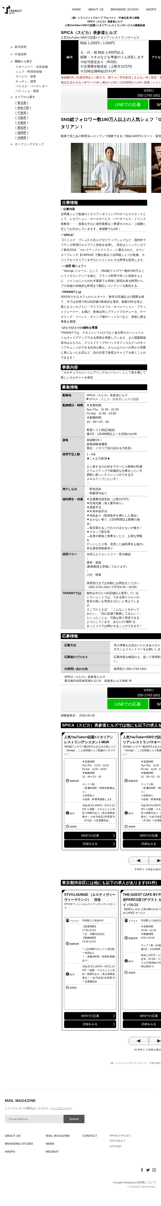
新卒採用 (20, 47)
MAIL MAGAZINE (58, 1135)
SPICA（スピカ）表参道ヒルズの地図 (114, 399)
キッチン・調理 (26, 81)
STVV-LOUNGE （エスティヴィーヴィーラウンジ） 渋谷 (90, 897)
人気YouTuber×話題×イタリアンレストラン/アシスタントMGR (88, 739)
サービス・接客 (26, 76)
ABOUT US (96, 9)
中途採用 (20, 54)
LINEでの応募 (128, 104)
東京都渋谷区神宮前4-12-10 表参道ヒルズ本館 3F (98, 680)
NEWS (50, 1143)
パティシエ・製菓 (27, 91)
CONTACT (90, 1135)
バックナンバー (61, 1108)
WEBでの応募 (90, 835)
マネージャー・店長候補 (32, 66)
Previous (138, 860)
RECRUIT (52, 1151)
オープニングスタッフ (29, 144)
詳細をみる (90, 843)
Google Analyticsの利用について (134, 1182)
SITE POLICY (117, 1140)
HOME (76, 9)
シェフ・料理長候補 (29, 71)
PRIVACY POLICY (120, 1135)
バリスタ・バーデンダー (32, 86)
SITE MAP (115, 1146)
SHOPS (151, 9)
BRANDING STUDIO (125, 9)
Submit (74, 1119)
